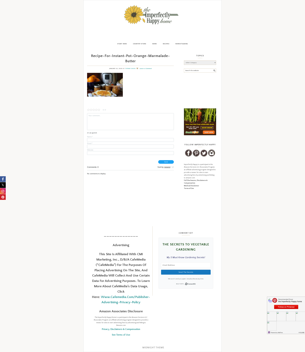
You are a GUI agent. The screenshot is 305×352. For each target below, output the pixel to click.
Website (90, 150)
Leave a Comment (146, 68)
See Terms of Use (121, 335)
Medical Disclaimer (191, 186)
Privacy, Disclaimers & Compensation (121, 329)
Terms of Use (189, 188)
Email (89, 143)
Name (90, 137)
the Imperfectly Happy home (152, 15)
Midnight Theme (153, 347)
